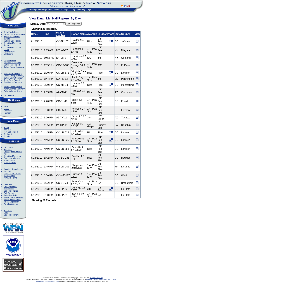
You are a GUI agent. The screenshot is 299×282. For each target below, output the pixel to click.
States (49, 10)
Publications (9, 189)
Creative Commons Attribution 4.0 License (101, 279)
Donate (7, 136)
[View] (137, 42)
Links (6, 213)
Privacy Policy (40, 281)
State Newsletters (11, 195)
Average (92, 34)
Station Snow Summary (13, 78)
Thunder (7, 113)
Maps (66, 10)
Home (32, 10)
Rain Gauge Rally (11, 202)
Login (89, 10)
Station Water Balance (13, 87)
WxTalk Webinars (11, 204)
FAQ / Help (8, 147)
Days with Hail (10, 60)
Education (8, 149)
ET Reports (8, 54)
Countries (40, 10)
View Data (57, 10)
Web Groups (9, 193)
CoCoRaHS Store (11, 215)
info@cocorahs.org (96, 278)
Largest (102, 34)
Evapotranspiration (12, 158)
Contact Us (8, 134)
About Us (7, 130)
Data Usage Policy (52, 281)
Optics (6, 109)
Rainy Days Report (12, 80)
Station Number (60, 34)
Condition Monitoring (12, 156)
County (125, 34)
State (118, 34)
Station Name (79, 34)
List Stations (9, 95)
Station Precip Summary (14, 67)
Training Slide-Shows (13, 152)
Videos (6, 154)
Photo (110, 34)
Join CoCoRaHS (11, 132)
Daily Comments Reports (14, 34)
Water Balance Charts (13, 91)
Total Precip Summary (13, 82)
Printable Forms (10, 178)
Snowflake (8, 111)
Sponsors (8, 210)
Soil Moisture (9, 52)
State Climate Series (12, 200)
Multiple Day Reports (12, 41)
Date (34, 34)
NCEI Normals (10, 163)
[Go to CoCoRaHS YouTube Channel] (128, 6)
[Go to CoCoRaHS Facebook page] (125, 6)
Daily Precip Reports (12, 32)
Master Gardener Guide (14, 197)
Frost (6, 106)
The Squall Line (10, 187)
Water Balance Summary (14, 89)
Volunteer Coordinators (13, 169)
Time (46, 34)
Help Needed (9, 176)
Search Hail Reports (12, 63)
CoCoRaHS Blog (11, 191)
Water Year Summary (12, 74)
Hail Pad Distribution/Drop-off (12, 172)
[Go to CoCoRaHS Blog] (122, 6)
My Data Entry (79, 10)
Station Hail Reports (12, 65)
